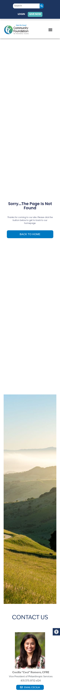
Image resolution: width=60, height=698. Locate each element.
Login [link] (21, 14)
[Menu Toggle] (50, 30)
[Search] (42, 6)
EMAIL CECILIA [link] (32, 687)
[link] (56, 631)
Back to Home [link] (30, 234)
